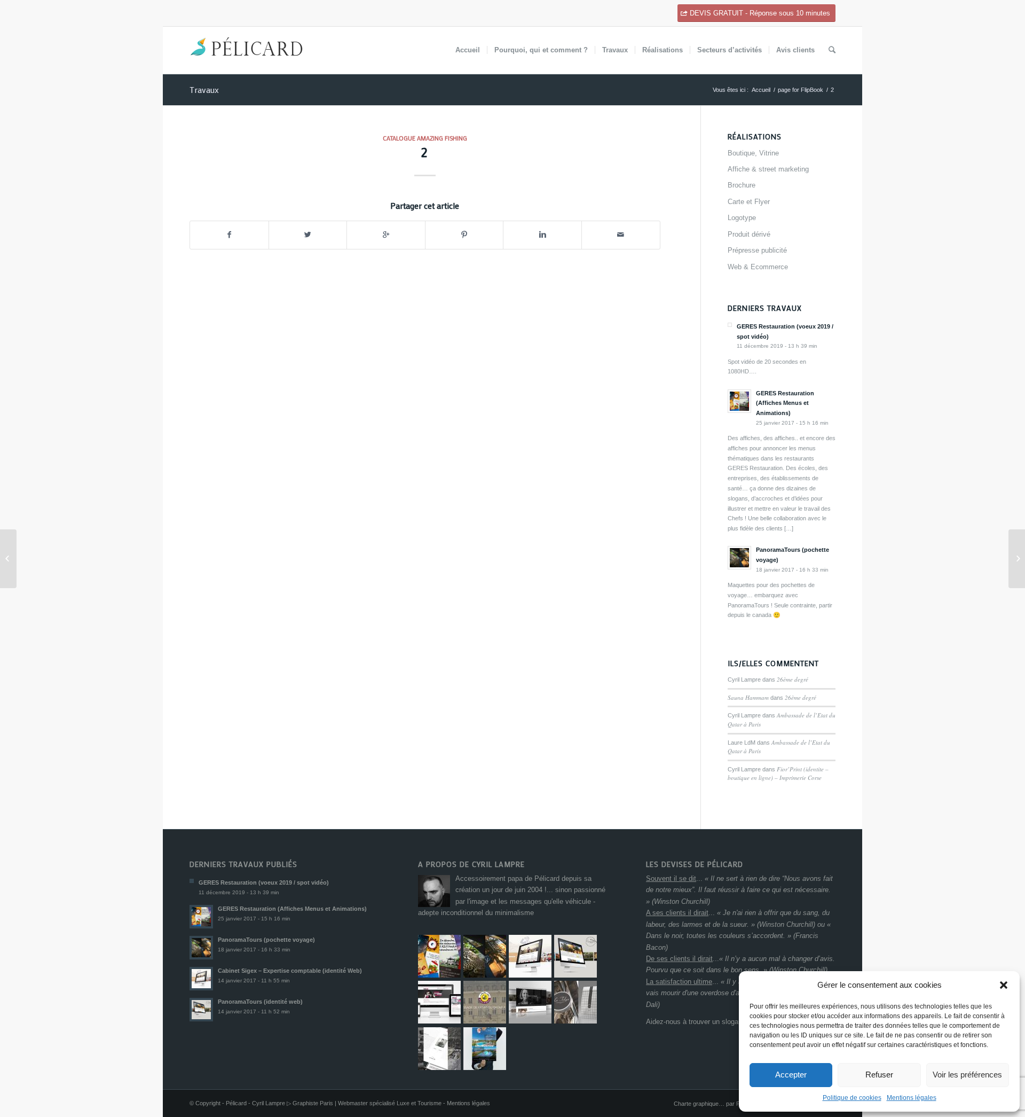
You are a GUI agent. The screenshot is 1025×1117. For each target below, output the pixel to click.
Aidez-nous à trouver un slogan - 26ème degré (717, 1022)
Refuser (879, 1074)
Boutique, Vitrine (753, 153)
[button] (1003, 985)
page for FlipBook (800, 90)
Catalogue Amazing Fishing (425, 138)
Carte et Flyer (749, 202)
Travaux (204, 89)
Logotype (742, 218)
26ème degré (792, 679)
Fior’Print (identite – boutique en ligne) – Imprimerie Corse (778, 773)
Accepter (791, 1074)
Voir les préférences (967, 1074)
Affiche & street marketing (768, 169)
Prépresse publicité (757, 250)
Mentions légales (911, 1098)
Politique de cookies (852, 1098)
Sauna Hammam (748, 697)
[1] (8, 558)
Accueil (761, 90)
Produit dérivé (749, 234)
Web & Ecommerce (758, 267)
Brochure (741, 185)
